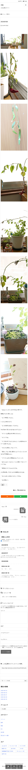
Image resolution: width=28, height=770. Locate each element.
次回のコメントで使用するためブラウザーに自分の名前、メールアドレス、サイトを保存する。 (14, 646)
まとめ (4, 745)
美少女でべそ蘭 (4, 735)
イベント (3, 719)
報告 (2, 725)
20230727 (4, 553)
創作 (2, 722)
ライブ (22, 745)
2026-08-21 (4, 695)
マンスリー (13, 745)
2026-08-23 (4, 690)
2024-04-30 (5, 566)
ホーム (3, 14)
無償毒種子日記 (22, 490)
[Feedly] (20, 496)
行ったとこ (20, 751)
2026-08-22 (4, 692)
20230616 (4, 545)
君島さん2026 (5, 537)
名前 (2, 626)
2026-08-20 (4, 697)
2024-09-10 (5, 573)
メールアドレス (5, 632)
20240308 (4, 561)
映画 (4, 748)
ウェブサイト (4, 639)
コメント (3, 610)
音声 (4, 754)
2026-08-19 (4, 699)
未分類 (2, 732)
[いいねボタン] (3, 485)
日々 (9, 14)
